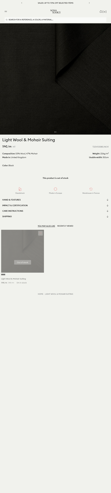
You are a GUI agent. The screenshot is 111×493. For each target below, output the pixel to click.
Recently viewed (65, 226)
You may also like (46, 226)
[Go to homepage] (55, 11)
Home (40, 294)
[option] (55, 79)
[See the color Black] (3, 274)
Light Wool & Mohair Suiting (59, 294)
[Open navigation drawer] (5, 11)
